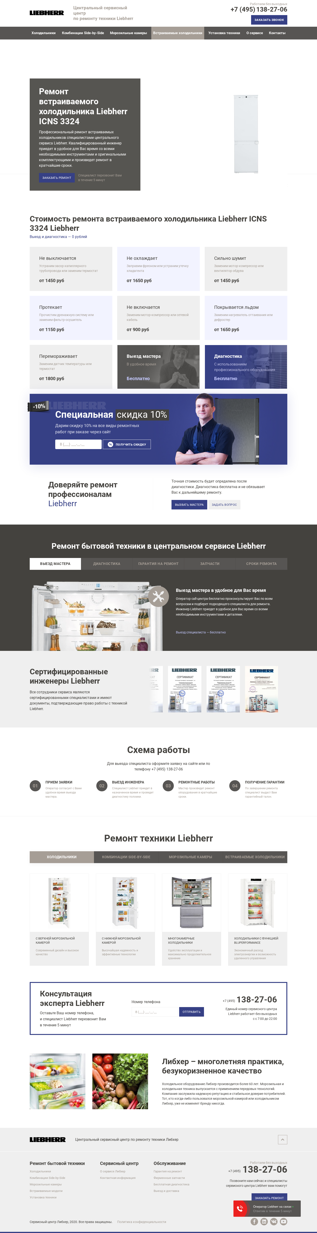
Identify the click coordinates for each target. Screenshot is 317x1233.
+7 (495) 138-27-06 (167, 769)
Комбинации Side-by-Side (83, 33)
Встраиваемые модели (46, 1190)
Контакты (277, 33)
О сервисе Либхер (112, 1171)
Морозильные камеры (128, 33)
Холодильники (44, 33)
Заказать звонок (269, 20)
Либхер (62, 1222)
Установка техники (224, 33)
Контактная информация (118, 1177)
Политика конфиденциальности (141, 1221)
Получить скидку (131, 444)
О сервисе (254, 33)
